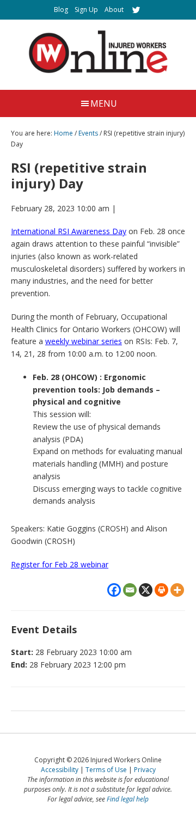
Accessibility (59, 769)
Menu (103, 103)
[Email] (130, 590)
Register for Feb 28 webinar (59, 564)
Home (63, 133)
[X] (145, 590)
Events (88, 133)
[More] (177, 590)
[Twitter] (136, 10)
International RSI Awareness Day (68, 231)
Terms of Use (106, 769)
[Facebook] (114, 590)
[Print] (161, 590)
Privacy (145, 769)
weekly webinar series (83, 341)
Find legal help (128, 799)
